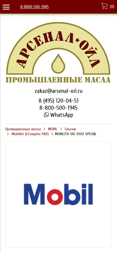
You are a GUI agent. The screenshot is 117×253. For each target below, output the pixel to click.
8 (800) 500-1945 (34, 6)
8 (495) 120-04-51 (59, 100)
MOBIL (52, 129)
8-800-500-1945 (58, 107)
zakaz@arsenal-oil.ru (58, 90)
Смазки (70, 129)
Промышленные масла (23, 129)
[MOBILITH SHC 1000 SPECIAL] (58, 246)
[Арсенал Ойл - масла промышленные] (58, 82)
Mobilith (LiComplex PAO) (30, 134)
